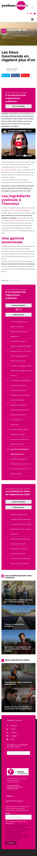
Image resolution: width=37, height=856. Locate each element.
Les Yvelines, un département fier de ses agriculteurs (20, 383)
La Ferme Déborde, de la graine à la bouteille (19, 324)
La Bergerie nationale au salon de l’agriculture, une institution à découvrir (20, 529)
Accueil (4, 34)
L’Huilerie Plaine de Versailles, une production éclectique (20, 561)
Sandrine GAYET (11, 69)
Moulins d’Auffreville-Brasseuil (20, 210)
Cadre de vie (7, 36)
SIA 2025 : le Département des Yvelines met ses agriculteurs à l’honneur (21, 370)
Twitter (7, 75)
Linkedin (13, 732)
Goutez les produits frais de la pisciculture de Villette (20, 541)
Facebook (16, 75)
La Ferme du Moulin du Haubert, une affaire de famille (20, 344)
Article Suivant (18, 315)
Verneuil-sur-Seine (14, 280)
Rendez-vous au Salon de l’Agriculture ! (19, 334)
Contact (9, 792)
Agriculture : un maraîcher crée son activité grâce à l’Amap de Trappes (17, 649)
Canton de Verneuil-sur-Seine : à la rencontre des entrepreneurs (18, 708)
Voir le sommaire (18, 106)
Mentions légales (11, 794)
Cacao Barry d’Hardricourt (19, 220)
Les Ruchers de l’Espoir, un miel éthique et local (19, 441)
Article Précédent (18, 305)
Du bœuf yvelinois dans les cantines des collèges (19, 432)
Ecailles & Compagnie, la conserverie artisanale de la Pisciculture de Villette (19, 410)
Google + (26, 75)
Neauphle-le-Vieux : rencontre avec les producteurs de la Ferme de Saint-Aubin (20, 356)
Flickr (12, 739)
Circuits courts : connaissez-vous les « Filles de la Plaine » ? (18, 601)
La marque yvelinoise (8, 170)
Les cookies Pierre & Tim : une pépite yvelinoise (20, 471)
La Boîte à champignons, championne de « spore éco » (20, 461)
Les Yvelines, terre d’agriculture (16, 422)
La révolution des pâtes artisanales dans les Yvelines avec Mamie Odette (19, 395)
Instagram (14, 736)
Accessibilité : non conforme (15, 787)
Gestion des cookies (12, 788)
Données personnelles (13, 785)
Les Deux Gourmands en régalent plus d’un (18, 56)
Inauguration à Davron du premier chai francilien (19, 551)
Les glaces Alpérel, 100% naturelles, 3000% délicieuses (20, 517)
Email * (7, 813)
